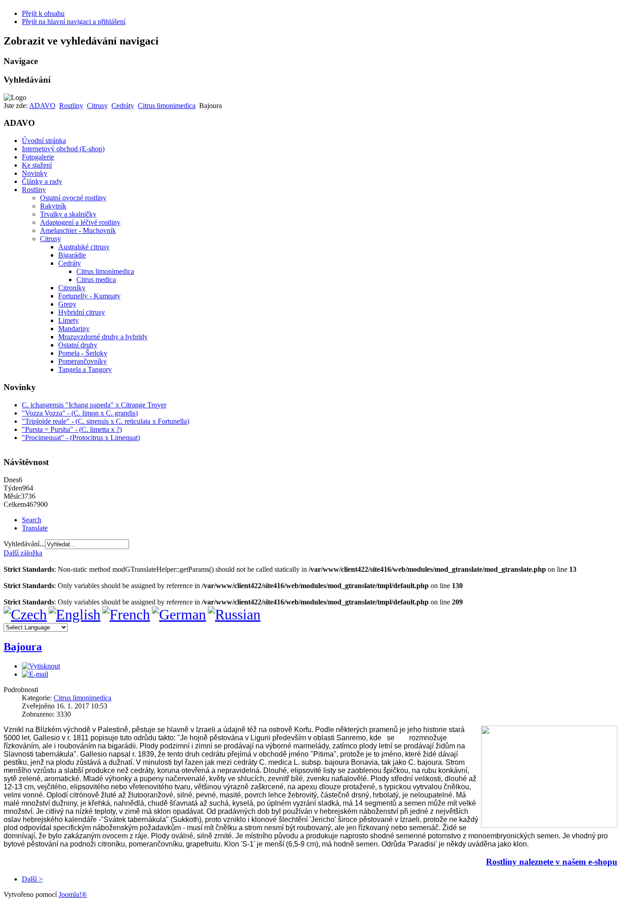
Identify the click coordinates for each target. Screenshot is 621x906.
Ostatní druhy (77, 345)
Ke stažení (37, 165)
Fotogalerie (38, 157)
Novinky (34, 173)
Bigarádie (72, 255)
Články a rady (42, 181)
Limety (68, 320)
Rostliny (71, 105)
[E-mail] (35, 674)
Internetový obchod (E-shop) (63, 149)
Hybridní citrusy (81, 312)
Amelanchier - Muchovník (78, 230)
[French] (126, 614)
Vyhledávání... (24, 544)
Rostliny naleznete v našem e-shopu (551, 861)
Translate (35, 528)
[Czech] (25, 614)
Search (31, 520)
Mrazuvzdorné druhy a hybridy (103, 337)
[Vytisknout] (41, 666)
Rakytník (53, 206)
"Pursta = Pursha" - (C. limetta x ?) (72, 429)
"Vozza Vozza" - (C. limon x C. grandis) (80, 413)
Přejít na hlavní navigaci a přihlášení (73, 21)
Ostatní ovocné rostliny (73, 198)
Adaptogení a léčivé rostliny (80, 222)
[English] (74, 614)
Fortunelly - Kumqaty (89, 296)
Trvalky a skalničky (68, 214)
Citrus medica (96, 279)
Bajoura (23, 647)
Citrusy (97, 105)
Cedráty (122, 105)
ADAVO (42, 105)
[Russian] (234, 614)
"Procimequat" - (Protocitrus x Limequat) (81, 437)
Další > (32, 879)
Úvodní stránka (44, 140)
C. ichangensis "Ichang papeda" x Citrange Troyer (94, 405)
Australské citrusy (84, 247)
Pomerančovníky (82, 361)
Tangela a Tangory (85, 369)
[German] (179, 614)
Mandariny (74, 328)
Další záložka (23, 553)
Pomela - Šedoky (82, 353)
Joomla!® (73, 894)
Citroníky (71, 288)
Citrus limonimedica (166, 105)
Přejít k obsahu (43, 13)
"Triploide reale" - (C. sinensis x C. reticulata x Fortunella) (105, 421)
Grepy (67, 304)
